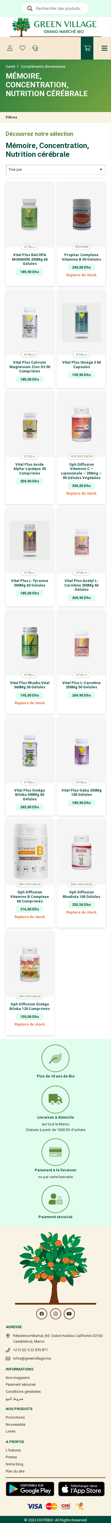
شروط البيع (14, 1399)
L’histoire (13, 1450)
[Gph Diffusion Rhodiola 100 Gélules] (81, 852)
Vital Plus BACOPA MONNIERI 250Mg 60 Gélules (30, 259)
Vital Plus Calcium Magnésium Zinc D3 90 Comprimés (29, 366)
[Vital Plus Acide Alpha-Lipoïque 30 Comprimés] (30, 424)
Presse (11, 1457)
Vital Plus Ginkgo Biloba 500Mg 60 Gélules (29, 794)
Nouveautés (15, 1424)
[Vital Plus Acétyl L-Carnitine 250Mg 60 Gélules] (81, 540)
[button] (30, 282)
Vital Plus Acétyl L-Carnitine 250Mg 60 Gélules (81, 585)
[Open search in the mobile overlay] (55, 8)
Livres (10, 1431)
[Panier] (87, 48)
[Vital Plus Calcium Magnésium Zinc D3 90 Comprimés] (30, 322)
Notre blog (14, 1464)
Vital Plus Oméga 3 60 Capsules (81, 364)
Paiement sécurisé (21, 1384)
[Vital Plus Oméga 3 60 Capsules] (81, 322)
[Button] (10, 48)
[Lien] (55, 27)
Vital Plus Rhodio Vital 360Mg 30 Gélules (30, 685)
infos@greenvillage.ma (32, 1358)
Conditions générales (23, 1391)
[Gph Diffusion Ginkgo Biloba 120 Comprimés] (30, 964)
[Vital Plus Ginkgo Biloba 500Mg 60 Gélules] (30, 750)
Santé (10, 66)
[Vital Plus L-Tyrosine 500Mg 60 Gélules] (30, 540)
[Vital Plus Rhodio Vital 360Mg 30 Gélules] (30, 642)
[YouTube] (69, 1313)
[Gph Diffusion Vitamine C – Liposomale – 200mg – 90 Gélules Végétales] (81, 424)
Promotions (15, 1417)
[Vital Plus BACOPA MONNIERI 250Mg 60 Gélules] (30, 214)
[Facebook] (41, 1313)
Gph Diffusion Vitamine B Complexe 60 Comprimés (29, 896)
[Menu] (104, 48)
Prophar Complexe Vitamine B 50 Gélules (81, 257)
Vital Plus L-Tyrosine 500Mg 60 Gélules (29, 583)
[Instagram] (55, 1313)
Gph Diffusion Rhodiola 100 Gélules (81, 894)
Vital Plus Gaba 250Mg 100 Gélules (81, 792)
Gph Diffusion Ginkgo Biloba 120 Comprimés (29, 1006)
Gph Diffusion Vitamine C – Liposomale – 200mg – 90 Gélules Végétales (81, 471)
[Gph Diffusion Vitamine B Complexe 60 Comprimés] (30, 852)
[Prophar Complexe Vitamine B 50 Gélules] (81, 214)
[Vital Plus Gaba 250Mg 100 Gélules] (81, 750)
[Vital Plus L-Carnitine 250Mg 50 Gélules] (81, 642)
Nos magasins (18, 1378)
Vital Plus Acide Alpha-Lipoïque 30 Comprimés (29, 468)
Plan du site (15, 1471)
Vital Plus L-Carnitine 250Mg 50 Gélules (81, 685)
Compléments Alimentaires (43, 66)
